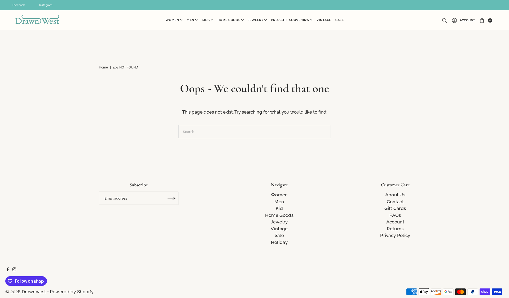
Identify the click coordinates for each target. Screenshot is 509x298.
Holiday (279, 242)
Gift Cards (395, 208)
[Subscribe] (171, 198)
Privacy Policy (395, 235)
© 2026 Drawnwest (25, 291)
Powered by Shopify (72, 291)
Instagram (45, 5)
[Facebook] (8, 270)
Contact (395, 201)
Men (191, 20)
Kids (206, 20)
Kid (279, 208)
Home (103, 67)
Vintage (324, 20)
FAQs (395, 215)
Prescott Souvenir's (290, 20)
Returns (395, 228)
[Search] (445, 20)
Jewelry (256, 20)
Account (467, 20)
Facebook (18, 5)
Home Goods (229, 20)
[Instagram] (14, 270)
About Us (395, 194)
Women (172, 20)
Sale (339, 20)
